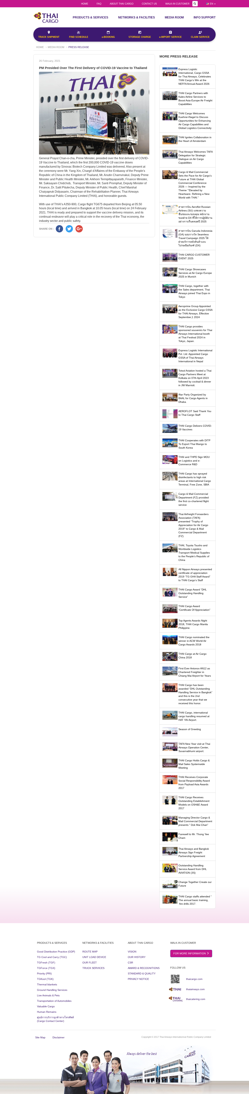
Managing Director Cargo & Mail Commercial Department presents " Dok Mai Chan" (195, 821)
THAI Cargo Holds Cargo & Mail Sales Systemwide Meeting (194, 764)
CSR (130, 962)
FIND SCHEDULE (78, 37)
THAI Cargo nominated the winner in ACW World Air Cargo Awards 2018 (193, 641)
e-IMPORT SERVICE (170, 37)
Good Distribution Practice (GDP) (56, 951)
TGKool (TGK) (45, 979)
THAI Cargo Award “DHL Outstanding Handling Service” (192, 593)
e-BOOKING (108, 37)
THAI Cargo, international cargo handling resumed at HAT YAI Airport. (193, 716)
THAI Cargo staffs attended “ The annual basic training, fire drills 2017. (195, 900)
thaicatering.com (195, 999)
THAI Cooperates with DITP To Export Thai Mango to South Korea (194, 444)
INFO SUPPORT (205, 17)
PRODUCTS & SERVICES (90, 17)
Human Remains (46, 1011)
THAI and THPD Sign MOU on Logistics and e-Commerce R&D (194, 461)
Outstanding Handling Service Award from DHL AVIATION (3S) (192, 869)
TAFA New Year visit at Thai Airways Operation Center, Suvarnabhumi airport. (194, 747)
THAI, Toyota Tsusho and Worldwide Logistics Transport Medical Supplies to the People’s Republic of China (194, 552)
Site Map (40, 1037)
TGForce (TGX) (46, 968)
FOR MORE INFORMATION (190, 953)
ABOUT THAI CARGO (121, 3)
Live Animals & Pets (48, 995)
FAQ (99, 3)
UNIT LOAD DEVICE (94, 957)
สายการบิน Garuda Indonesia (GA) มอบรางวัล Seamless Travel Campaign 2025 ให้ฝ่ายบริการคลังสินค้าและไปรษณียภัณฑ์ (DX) (195, 238)
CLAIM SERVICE (200, 37)
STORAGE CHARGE (140, 37)
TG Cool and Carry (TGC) (52, 957)
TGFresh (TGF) (46, 962)
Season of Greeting (189, 729)
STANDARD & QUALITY (141, 973)
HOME (84, 3)
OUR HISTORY (136, 957)
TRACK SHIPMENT (48, 37)
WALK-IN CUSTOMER (177, 3)
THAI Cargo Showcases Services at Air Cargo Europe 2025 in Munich (195, 273)
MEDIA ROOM (174, 17)
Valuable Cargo (46, 1006)
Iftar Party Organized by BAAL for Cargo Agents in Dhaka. (193, 398)
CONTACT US (149, 3)
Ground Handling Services (52, 989)
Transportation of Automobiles (54, 1000)
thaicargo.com (194, 979)
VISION (132, 951)
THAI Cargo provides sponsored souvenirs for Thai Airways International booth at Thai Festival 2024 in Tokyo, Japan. (195, 334)
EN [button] (211, 3)
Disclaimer (58, 1037)
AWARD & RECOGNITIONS (143, 968)
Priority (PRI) (44, 973)
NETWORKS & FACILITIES (136, 17)
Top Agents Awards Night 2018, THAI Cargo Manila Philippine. (193, 624)
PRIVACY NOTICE (138, 979)
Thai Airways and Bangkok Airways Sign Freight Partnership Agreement (193, 852)
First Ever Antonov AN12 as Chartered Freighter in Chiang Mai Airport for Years (194, 672)
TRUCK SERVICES (93, 968)
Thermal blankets (47, 984)
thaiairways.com (195, 989)
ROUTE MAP (90, 951)
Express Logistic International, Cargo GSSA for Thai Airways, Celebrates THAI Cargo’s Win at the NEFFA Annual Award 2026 (194, 76)
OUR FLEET (89, 962)
